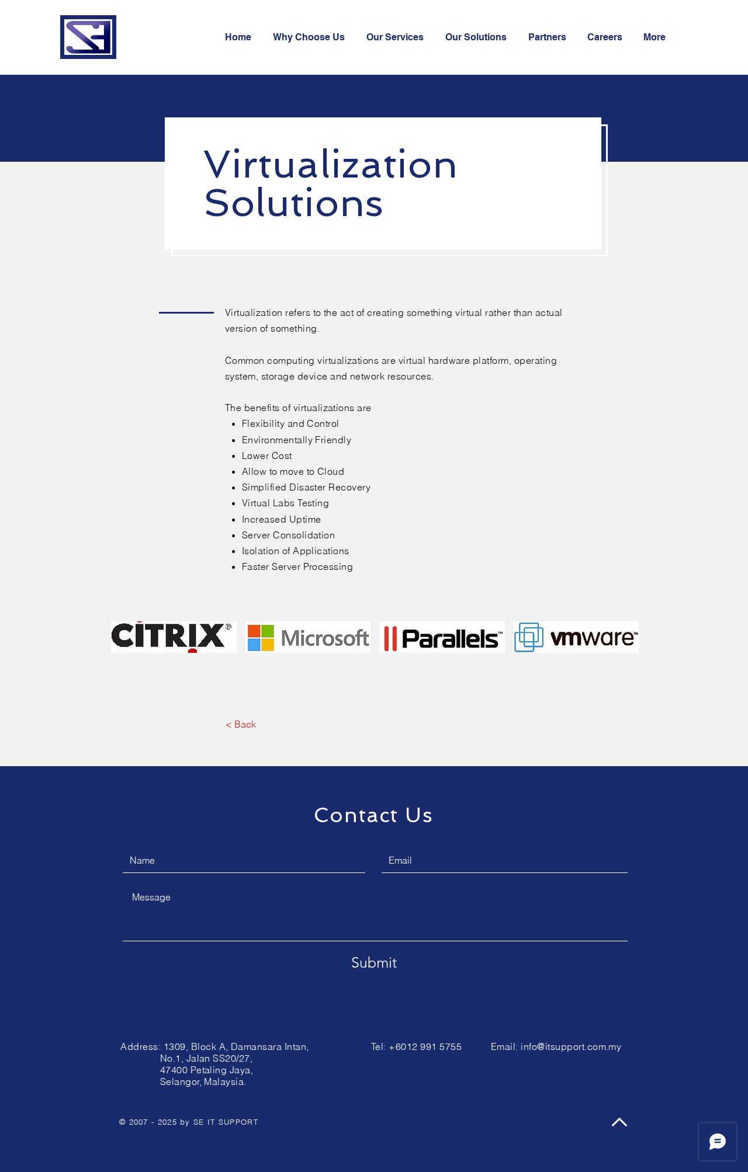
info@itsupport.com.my (571, 1046)
